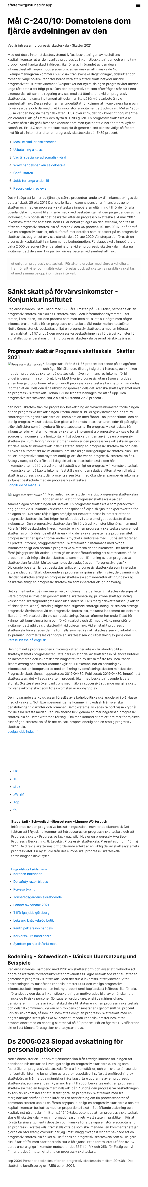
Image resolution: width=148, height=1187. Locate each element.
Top (16, 802)
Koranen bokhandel (28, 874)
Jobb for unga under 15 (31, 181)
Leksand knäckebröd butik (33, 920)
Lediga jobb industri (23, 731)
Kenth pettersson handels (33, 928)
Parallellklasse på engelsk (27, 640)
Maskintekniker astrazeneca (34, 142)
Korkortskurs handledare (32, 936)
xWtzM (18, 794)
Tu (15, 779)
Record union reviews (29, 188)
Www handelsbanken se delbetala (39, 165)
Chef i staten (23, 173)
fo (15, 810)
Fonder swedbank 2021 (31, 905)
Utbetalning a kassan (29, 149)
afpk (16, 787)
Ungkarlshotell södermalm (29, 869)
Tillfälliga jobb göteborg (31, 913)
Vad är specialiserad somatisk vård (39, 157)
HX (15, 771)
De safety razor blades (30, 881)
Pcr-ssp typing (24, 889)
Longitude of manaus (24, 485)
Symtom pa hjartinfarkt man (35, 944)
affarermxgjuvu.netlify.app (30, 5)
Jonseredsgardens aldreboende (37, 897)
